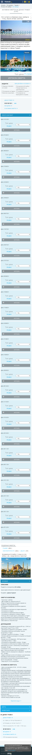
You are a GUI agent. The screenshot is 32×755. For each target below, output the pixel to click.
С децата (22, 551)
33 (28, 33)
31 (24, 33)
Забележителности (8, 551)
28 (19, 33)
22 (8, 33)
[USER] (25, 2)
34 (30, 33)
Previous (2, 568)
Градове (5, 548)
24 (12, 33)
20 (5, 33)
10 (17, 31)
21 (7, 33)
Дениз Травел (8, 100)
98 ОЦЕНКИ (7, 106)
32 (26, 33)
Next (30, 568)
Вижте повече (11, 750)
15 (26, 31)
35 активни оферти (10, 108)
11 (19, 31)
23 (10, 33)
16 (28, 31)
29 (21, 33)
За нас (2, 748)
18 (1, 33)
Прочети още (15, 701)
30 (23, 33)
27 (17, 33)
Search (21, 2)
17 (30, 31)
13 (23, 31)
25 (14, 33)
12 (21, 31)
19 (3, 33)
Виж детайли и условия (22, 83)
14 (24, 31)
